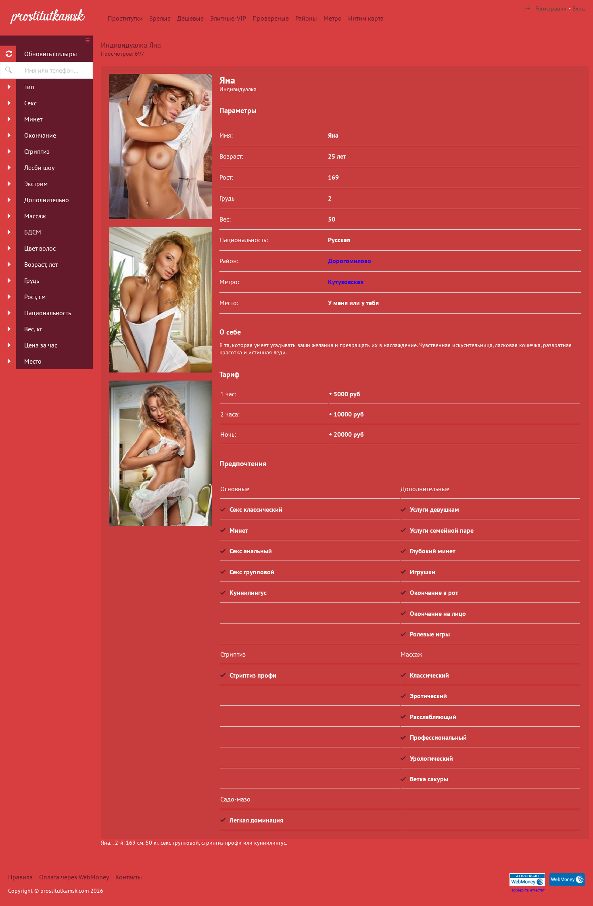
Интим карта (366, 18)
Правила (20, 877)
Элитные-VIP (228, 18)
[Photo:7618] (160, 453)
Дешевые (190, 18)
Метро (333, 18)
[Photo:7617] (160, 299)
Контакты (128, 877)
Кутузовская (345, 282)
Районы (306, 18)
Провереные (271, 18)
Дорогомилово (349, 261)
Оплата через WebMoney (74, 877)
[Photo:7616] (160, 146)
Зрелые (160, 18)
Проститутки (125, 18)
